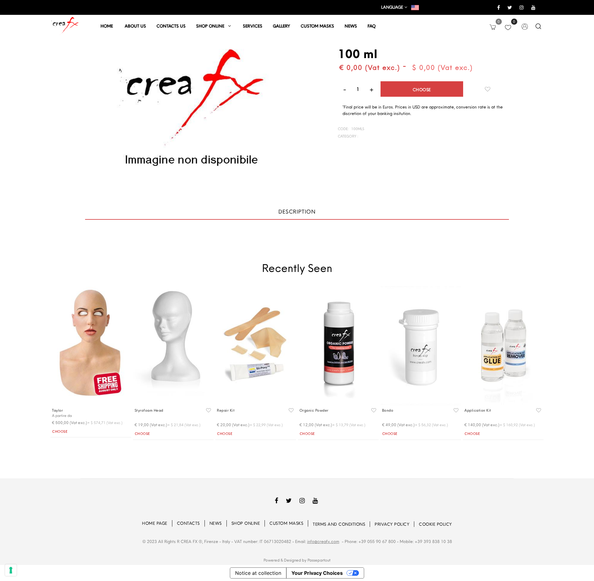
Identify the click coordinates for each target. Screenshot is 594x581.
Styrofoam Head (149, 410)
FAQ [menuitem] (372, 26)
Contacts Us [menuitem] (171, 26)
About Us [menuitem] (135, 26)
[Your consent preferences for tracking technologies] (11, 570)
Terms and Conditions (339, 524)
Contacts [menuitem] (188, 523)
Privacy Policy (392, 524)
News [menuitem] (351, 26)
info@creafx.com (323, 541)
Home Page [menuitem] (154, 523)
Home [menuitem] (107, 26)
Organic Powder (314, 410)
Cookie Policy (435, 524)
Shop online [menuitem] (212, 26)
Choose (422, 89)
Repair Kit (226, 410)
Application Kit (477, 410)
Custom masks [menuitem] (317, 26)
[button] (191, 120)
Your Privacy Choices (317, 573)
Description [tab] (297, 211)
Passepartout (319, 560)
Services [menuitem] (252, 26)
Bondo (388, 410)
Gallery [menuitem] (281, 26)
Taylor (57, 410)
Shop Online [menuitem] (245, 523)
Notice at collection (258, 573)
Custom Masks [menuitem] (286, 523)
